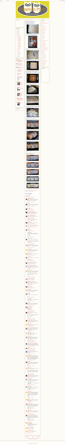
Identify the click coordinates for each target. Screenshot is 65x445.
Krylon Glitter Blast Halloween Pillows (19, 43)
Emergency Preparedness (45, 23)
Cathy (28, 302)
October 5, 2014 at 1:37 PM (30, 432)
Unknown (28, 323)
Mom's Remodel (44, 28)
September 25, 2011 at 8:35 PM (30, 384)
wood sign (43, 64)
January (19, 54)
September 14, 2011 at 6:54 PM (30, 322)
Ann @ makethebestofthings (30, 350)
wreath (43, 65)
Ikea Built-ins (19, 45)
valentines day (43, 57)
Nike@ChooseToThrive (30, 218)
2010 (18, 55)
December (19, 35)
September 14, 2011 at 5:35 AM (30, 291)
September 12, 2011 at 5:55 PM (30, 196)
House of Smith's (19, 76)
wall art (43, 59)
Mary (28, 398)
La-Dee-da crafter (29, 306)
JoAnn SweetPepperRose (30, 414)
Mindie (28, 361)
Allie (28, 347)
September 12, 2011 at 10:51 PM (31, 223)
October (19, 37)
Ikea (42, 27)
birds (42, 34)
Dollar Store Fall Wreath (20, 46)
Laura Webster (29, 403)
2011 (18, 34)
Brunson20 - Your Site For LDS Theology (20, 60)
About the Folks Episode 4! (20, 67)
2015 (18, 30)
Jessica (28, 367)
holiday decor (30, 191)
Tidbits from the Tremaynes (19, 87)
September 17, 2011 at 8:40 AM (30, 349)
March (19, 52)
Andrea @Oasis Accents (30, 211)
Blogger (36, 443)
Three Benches (19, 39)
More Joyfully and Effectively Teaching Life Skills (21, 83)
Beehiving (18, 81)
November (19, 36)
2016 (18, 29)
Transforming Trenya (29, 430)
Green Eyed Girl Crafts (30, 281)
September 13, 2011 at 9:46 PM (30, 284)
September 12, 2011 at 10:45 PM (31, 220)
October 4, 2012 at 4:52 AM (30, 420)
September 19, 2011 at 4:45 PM (30, 373)
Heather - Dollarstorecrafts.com (31, 265)
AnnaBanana (28, 238)
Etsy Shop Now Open (19, 41)
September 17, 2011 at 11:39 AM (31, 353)
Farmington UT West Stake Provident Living (20, 98)
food (42, 39)
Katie (28, 203)
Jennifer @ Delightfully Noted (30, 215)
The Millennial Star (19, 63)
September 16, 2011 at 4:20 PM (30, 334)
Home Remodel (44, 26)
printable (43, 52)
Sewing (32, 191)
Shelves (43, 33)
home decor (43, 45)
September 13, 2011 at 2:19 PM (30, 247)
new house (43, 46)
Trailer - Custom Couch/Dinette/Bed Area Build (21, 94)
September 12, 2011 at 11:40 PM (31, 227)
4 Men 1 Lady (19, 73)
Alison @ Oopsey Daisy (30, 311)
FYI (42, 25)
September (19, 38)
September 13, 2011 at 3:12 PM (30, 251)
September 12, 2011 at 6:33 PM (30, 206)
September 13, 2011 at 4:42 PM (30, 255)
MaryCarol (28, 391)
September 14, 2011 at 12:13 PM (31, 318)
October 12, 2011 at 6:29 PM (30, 397)
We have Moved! (19, 61)
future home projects (44, 40)
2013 (18, 32)
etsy (42, 38)
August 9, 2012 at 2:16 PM (30, 408)
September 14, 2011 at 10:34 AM (31, 310)
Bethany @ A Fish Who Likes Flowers (31, 327)
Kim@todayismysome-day (30, 319)
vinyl (42, 58)
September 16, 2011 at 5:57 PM (30, 341)
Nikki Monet (28, 378)
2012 (18, 33)
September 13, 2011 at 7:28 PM (30, 268)
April (18, 51)
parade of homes (44, 50)
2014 (18, 31)
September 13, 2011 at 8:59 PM (30, 276)
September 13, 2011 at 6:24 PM (30, 260)
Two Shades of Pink (29, 244)
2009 (18, 56)
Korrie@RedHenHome (30, 374)
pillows (43, 51)
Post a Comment (28, 433)
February (19, 53)
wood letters (43, 63)
